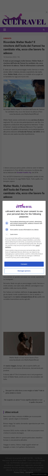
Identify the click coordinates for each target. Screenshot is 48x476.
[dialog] (24, 238)
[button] (24, 234)
